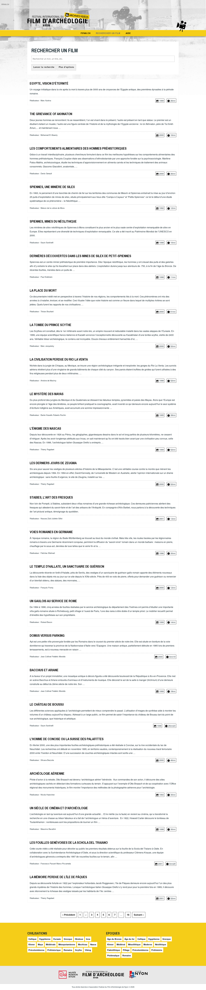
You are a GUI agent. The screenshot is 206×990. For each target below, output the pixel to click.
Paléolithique (113, 950)
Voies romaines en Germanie (51, 532)
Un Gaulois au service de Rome (53, 601)
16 (128, 914)
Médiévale (50, 944)
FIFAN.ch (5, 4)
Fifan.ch (86, 33)
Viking (88, 950)
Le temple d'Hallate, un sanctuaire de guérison (67, 566)
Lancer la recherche (43, 67)
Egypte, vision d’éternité (49, 83)
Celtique (32, 939)
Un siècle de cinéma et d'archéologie (59, 808)
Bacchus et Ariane (44, 670)
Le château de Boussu (47, 704)
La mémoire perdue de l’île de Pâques (58, 877)
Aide (128, 33)
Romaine (68, 950)
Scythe (78, 950)
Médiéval (121, 944)
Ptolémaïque (113, 955)
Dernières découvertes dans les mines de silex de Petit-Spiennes (80, 256)
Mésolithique (134, 944)
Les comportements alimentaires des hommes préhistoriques (78, 148)
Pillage (126, 950)
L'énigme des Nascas (45, 428)
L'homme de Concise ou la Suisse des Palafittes (67, 739)
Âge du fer (129, 939)
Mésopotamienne (66, 944)
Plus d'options (66, 67)
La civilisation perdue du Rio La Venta (59, 359)
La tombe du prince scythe (50, 325)
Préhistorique (54, 950)
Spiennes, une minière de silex (52, 187)
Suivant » (139, 914)
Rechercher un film (108, 33)
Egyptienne (44, 939)
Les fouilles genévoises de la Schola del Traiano (69, 842)
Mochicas (82, 944)
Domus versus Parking (47, 635)
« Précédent (68, 914)
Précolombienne (36, 950)
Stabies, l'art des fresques (51, 497)
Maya (40, 944)
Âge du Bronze (114, 939)
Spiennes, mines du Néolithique (53, 221)
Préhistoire (156, 950)
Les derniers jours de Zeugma (53, 463)
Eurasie (57, 939)
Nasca (93, 944)
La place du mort (43, 290)
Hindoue (79, 939)
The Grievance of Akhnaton (51, 114)
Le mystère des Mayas (46, 394)
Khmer (31, 944)
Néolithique (160, 944)
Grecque (68, 939)
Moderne (147, 944)
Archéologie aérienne (47, 773)
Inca (88, 939)
